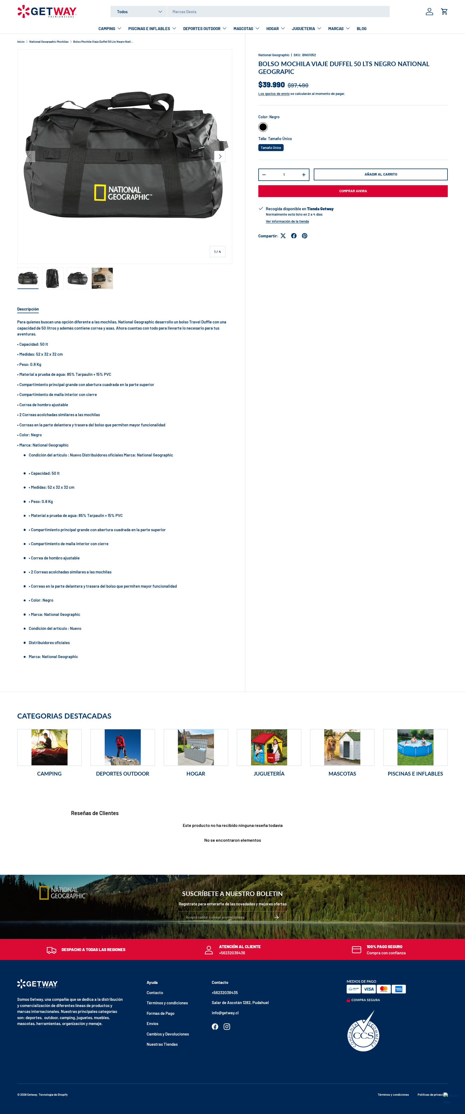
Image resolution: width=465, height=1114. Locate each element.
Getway (32, 1094)
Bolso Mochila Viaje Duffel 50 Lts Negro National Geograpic (103, 41)
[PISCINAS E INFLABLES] (415, 747)
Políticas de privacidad (433, 1094)
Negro (263, 127)
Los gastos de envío (274, 93)
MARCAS (336, 28)
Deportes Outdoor (122, 773)
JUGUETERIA (303, 28)
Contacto (155, 992)
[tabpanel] (124, 493)
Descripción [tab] (28, 308)
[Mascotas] (342, 747)
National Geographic (274, 55)
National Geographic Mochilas (49, 41)
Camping (49, 773)
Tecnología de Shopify (53, 1094)
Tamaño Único (271, 146)
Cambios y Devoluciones (168, 1033)
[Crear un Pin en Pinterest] (304, 235)
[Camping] (49, 747)
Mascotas (342, 773)
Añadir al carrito (381, 174)
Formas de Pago (160, 1013)
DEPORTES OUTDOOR (201, 28)
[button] (444, 11)
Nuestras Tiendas (162, 1044)
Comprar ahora (353, 191)
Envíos (152, 1023)
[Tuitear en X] (283, 235)
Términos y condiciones (167, 1002)
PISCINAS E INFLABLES (149, 28)
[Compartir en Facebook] (293, 235)
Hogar (195, 773)
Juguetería (269, 773)
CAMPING (106, 28)
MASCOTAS (243, 28)
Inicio (20, 41)
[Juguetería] (269, 747)
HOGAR (272, 28)
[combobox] (250, 11)
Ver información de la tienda (287, 221)
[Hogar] (196, 747)
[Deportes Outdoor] (123, 747)
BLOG (362, 28)
